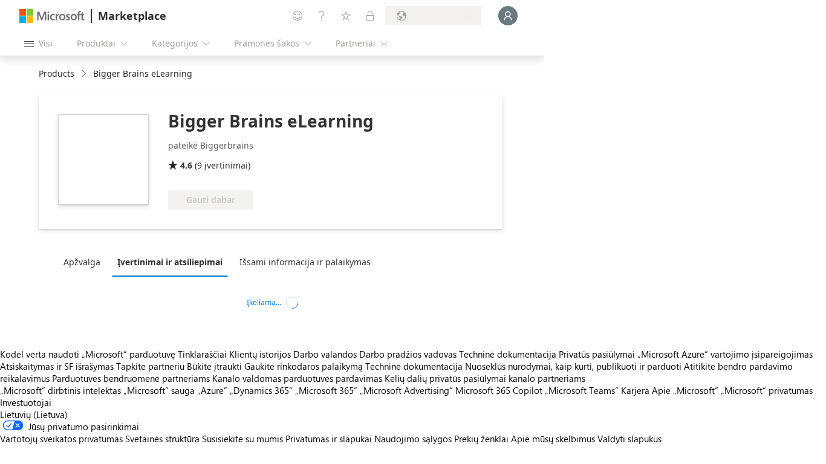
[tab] (85, 261)
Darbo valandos (325, 354)
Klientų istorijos (260, 354)
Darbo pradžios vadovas (408, 354)
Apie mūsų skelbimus (553, 439)
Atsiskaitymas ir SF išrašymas (57, 366)
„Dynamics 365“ (261, 390)
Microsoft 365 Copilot (498, 390)
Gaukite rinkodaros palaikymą (303, 366)
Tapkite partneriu (150, 366)
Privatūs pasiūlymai (597, 354)
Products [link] (56, 73)
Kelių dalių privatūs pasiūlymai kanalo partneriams (485, 378)
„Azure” (212, 390)
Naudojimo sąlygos (413, 439)
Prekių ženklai (481, 439)
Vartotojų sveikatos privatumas (61, 439)
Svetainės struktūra (162, 439)
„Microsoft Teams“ (582, 390)
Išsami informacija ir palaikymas (305, 262)
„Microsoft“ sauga (159, 390)
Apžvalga (81, 262)
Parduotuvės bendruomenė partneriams (131, 378)
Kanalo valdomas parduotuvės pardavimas (297, 378)
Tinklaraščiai (202, 354)
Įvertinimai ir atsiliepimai (170, 262)
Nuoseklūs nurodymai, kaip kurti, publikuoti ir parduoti (573, 366)
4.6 (186, 165)
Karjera (635, 390)
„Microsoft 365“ (326, 390)
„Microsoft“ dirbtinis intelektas (60, 390)
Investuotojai (25, 402)
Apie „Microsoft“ (685, 390)
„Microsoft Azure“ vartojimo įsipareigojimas (725, 354)
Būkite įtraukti (214, 366)
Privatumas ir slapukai (328, 439)
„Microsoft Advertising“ (406, 390)
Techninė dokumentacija (507, 354)
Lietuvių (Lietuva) (34, 414)
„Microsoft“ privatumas (767, 390)
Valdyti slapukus (629, 439)
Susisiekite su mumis (242, 439)
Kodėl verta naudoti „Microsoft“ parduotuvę (87, 354)
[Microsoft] (52, 16)
